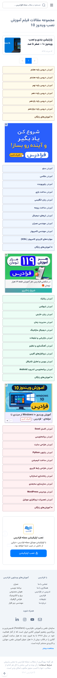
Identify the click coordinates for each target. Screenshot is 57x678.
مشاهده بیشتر (48, 648)
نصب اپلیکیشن (27, 553)
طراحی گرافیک (16, 599)
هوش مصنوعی (16, 592)
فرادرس (42, 595)
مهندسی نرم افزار (16, 603)
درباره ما (42, 603)
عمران (15, 584)
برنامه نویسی (15, 588)
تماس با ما (42, 584)
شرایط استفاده (45, 665)
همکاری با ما (42, 588)
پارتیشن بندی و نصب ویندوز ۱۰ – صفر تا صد (39, 42)
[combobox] (23, 5)
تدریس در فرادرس (42, 592)
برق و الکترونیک (16, 595)
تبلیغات (42, 599)
